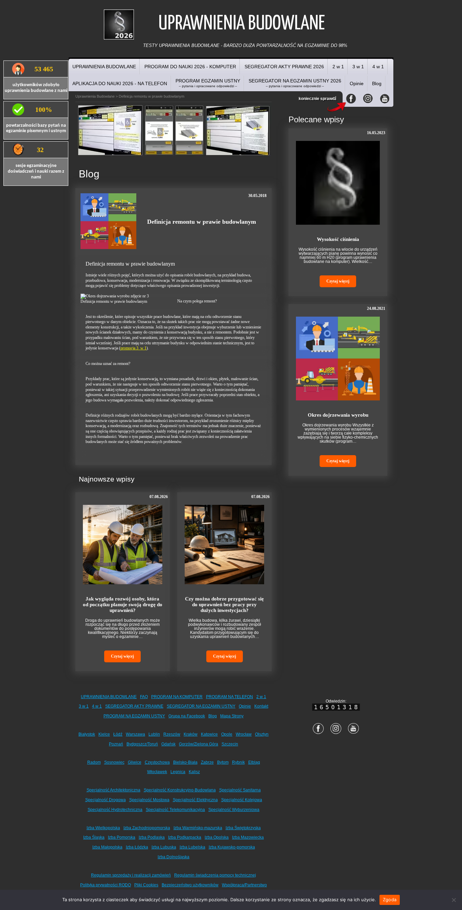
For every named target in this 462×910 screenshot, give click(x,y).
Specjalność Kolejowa (241, 799)
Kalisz (194, 771)
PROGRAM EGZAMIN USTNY (208, 83)
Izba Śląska (94, 837)
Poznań (116, 744)
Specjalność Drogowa (105, 799)
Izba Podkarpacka (184, 837)
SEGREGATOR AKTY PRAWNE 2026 (284, 66)
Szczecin (230, 744)
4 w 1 (378, 66)
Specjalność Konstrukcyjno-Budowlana (180, 790)
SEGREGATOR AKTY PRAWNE (134, 706)
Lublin (154, 734)
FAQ (144, 696)
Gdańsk (168, 744)
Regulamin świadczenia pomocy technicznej (215, 875)
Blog (377, 83)
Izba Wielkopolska (103, 828)
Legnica (177, 771)
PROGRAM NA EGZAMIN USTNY (134, 716)
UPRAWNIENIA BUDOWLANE (104, 66)
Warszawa (135, 734)
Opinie (357, 83)
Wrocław (244, 734)
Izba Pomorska (121, 837)
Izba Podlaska (152, 837)
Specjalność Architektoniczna (113, 790)
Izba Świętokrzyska (243, 828)
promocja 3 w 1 (133, 348)
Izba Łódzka (137, 847)
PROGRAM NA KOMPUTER (177, 696)
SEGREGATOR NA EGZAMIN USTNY (201, 706)
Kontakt (261, 706)
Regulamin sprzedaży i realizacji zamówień (131, 875)
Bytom (223, 762)
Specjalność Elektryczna (195, 799)
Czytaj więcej (122, 656)
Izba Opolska (217, 837)
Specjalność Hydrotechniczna (115, 809)
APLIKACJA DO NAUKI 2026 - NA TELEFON (119, 83)
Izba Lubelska (192, 847)
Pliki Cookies (146, 885)
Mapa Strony (232, 716)
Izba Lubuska (164, 847)
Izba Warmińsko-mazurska (198, 828)
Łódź (117, 734)
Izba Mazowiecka (248, 837)
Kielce (104, 734)
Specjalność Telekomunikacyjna (175, 809)
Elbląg (254, 762)
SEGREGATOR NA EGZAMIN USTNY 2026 (295, 83)
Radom (94, 762)
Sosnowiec (114, 762)
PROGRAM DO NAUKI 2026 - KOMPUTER (190, 66)
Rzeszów (171, 734)
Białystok (86, 734)
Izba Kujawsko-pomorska (232, 847)
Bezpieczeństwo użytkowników (190, 885)
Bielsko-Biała (185, 762)
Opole (226, 734)
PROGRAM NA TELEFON (229, 696)
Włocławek (157, 771)
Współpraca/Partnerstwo (244, 885)
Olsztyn (262, 734)
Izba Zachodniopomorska (146, 828)
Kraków (191, 734)
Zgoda (389, 899)
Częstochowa (157, 762)
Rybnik (238, 762)
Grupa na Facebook (186, 716)
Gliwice (134, 762)
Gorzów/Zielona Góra (198, 744)
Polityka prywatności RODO (105, 885)
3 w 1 (358, 66)
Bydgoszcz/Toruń (142, 744)
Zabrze (207, 762)
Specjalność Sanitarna (240, 790)
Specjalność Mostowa (149, 799)
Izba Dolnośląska (173, 857)
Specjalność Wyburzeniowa (233, 809)
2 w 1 (338, 66)
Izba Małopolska (107, 847)
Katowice (209, 734)
